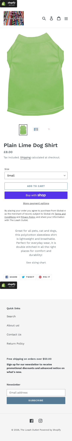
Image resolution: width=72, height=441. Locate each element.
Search (11, 316)
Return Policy (15, 343)
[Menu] (66, 18)
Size (7, 169)
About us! (13, 325)
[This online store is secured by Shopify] (8, 6)
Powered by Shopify (50, 430)
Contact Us (14, 334)
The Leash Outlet (29, 430)
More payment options (36, 203)
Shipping (25, 157)
